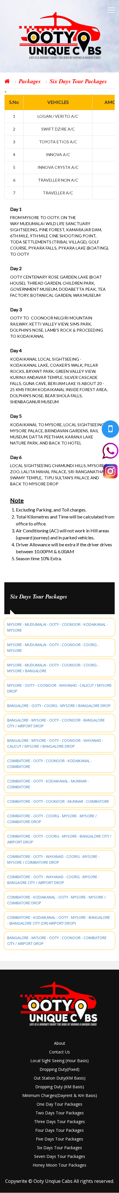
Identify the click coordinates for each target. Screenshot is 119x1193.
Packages (30, 81)
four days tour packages (59, 1130)
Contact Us (59, 1052)
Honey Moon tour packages (59, 1165)
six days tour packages (59, 1147)
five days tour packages (59, 1139)
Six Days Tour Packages (78, 81)
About (59, 1043)
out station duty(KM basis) (59, 1078)
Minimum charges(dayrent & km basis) (59, 1095)
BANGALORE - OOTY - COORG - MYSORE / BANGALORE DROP (59, 705)
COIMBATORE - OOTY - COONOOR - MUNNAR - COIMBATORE (58, 801)
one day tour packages (59, 1104)
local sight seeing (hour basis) (59, 1060)
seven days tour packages (59, 1156)
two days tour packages (60, 1113)
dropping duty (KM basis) (59, 1086)
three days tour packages (59, 1121)
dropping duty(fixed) (59, 1069)
